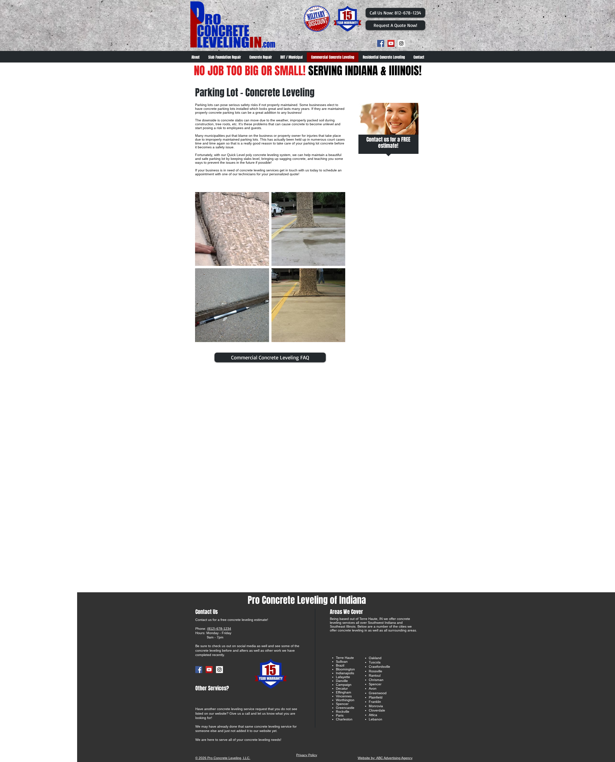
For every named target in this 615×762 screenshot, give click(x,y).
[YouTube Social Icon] (390, 43)
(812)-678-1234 (219, 629)
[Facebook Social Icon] (380, 43)
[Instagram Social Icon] (401, 43)
